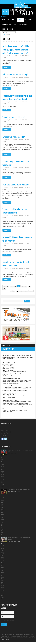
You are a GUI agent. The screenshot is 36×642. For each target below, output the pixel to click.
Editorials (20, 20)
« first (12, 291)
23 (4, 288)
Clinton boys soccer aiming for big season (19, 489)
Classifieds (28, 20)
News (8, 20)
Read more (7, 68)
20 (22, 286)
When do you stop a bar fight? (13, 136)
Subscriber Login (20, 3)
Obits (11, 29)
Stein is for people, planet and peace (15, 184)
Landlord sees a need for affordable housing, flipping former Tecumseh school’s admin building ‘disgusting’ (15, 49)
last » (31, 291)
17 (11, 286)
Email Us (3, 435)
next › (25, 291)
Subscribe (5, 29)
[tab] (18, 345)
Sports (14, 20)
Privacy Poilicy (5, 639)
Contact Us (18, 4)
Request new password (8, 620)
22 (29, 286)
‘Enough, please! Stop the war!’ (13, 117)
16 (7, 286)
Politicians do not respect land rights (16, 74)
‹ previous (19, 291)
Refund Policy (31, 637)
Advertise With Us (21, 6)
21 (25, 286)
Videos (16, 24)
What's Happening (7, 24)
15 (4, 286)
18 (15, 286)
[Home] (18, 15)
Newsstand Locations (22, 7)
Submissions (23, 24)
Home (3, 20)
